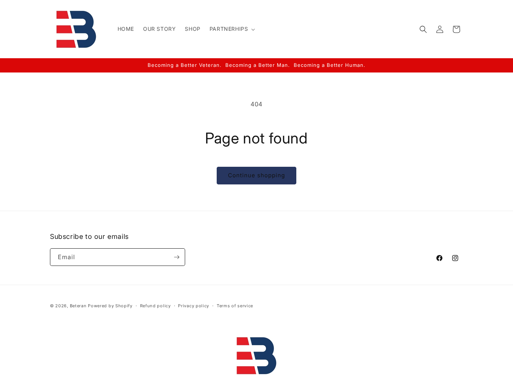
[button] (231, 29)
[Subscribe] (176, 257)
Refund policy (155, 305)
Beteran (78, 305)
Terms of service (235, 305)
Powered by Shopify (110, 305)
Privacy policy (193, 305)
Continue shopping (256, 175)
